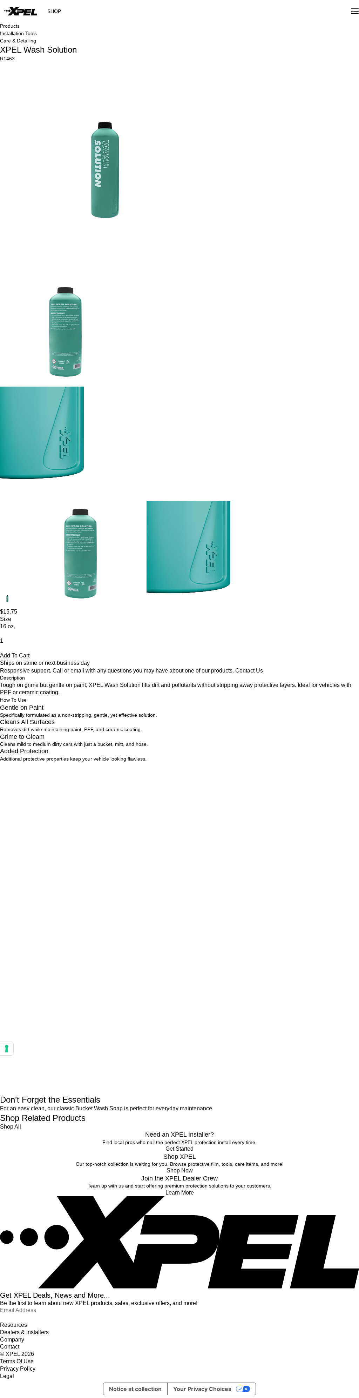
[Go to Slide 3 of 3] (212, 554)
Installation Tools (18, 33)
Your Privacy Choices (202, 1388)
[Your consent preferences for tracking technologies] (6, 1048)
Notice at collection (135, 1388)
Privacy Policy (17, 1369)
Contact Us (249, 671)
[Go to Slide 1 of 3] (7, 599)
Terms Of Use (17, 1361)
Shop (54, 11)
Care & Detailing (18, 41)
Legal (7, 1376)
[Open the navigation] (355, 11)
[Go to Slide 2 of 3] (81, 554)
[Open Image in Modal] (107, 170)
